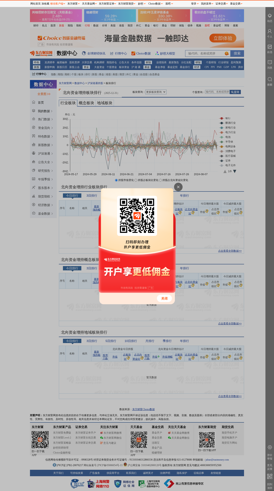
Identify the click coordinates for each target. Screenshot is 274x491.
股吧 (168, 3)
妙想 (140, 3)
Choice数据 (154, 3)
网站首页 (35, 3)
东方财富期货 (126, 3)
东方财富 (72, 3)
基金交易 (235, 3)
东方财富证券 (106, 3)
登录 (193, 3)
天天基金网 (88, 3)
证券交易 (221, 3)
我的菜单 (206, 3)
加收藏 (45, 3)
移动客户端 (56, 3)
